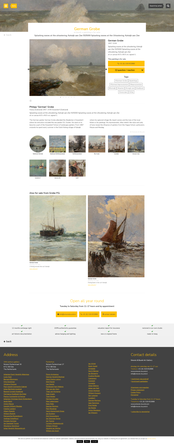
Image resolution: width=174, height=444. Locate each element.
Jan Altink (92, 364)
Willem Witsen (52, 426)
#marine (121, 88)
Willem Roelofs (9, 414)
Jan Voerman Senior (53, 418)
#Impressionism (136, 84)
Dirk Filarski (50, 382)
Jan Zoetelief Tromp (11, 423)
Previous (28, 69)
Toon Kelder (50, 396)
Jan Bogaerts (93, 373)
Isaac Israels (50, 394)
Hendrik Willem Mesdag (13, 406)
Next (106, 69)
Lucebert (91, 398)
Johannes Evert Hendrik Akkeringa (16, 374)
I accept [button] (94, 441)
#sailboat (140, 88)
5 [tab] (71, 97)
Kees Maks (50, 404)
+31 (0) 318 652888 (127, 64)
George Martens (52, 406)
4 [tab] (69, 97)
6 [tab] (74, 97)
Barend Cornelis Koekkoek (13, 391)
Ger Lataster (93, 395)
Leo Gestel (50, 384)
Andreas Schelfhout (11, 418)
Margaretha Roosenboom (13, 416)
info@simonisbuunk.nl (67, 314)
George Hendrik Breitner (55, 377)
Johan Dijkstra (93, 386)
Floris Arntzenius (52, 374)
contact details (109, 314)
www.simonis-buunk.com (140, 404)
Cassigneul (92, 378)
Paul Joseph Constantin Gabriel (15, 387)
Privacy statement (137, 390)
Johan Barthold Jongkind (13, 389)
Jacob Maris (8, 401)
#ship (131, 92)
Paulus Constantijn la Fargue (14, 396)
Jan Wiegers (92, 413)
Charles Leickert (10, 409)
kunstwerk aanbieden (139, 381)
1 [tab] (60, 97)
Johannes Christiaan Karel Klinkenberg (18, 399)
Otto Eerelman (9, 382)
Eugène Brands (94, 376)
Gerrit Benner (93, 371)
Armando (91, 369)
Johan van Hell (93, 388)
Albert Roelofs (9, 411)
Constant (91, 381)
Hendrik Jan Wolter (53, 428)
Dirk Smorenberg (52, 416)
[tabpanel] (67, 67)
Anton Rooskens (94, 410)
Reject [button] (87, 441)
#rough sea (130, 88)
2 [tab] (63, 97)
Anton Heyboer (94, 391)
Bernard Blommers (11, 379)
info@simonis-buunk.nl (139, 374)
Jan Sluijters (50, 414)
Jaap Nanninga (93, 403)
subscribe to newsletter (140, 412)
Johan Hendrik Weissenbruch (14, 428)
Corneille (91, 383)
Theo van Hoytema (53, 391)
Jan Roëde (92, 408)
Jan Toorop (50, 421)
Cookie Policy (136, 392)
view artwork (34, 269)
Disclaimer (134, 395)
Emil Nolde (92, 405)
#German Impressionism (119, 84)
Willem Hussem (94, 393)
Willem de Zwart (52, 431)
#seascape (123, 92)
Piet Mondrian (51, 409)
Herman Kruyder (52, 399)
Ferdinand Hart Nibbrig (54, 387)
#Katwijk (112, 88)
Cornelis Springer (10, 421)
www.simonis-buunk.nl (139, 371)
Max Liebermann (52, 401)
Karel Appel (92, 366)
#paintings (133, 81)
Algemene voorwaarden (140, 387)
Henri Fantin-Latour (53, 379)
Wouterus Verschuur (11, 426)
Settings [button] (80, 441)
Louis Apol (8, 377)
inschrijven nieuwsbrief (140, 379)
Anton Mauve (9, 404)
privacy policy (152, 439)
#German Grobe (121, 81)
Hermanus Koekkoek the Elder (15, 394)
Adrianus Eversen (10, 384)
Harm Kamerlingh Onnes (55, 411)
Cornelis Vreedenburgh (54, 423)
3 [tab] (66, 97)
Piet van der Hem (52, 389)
